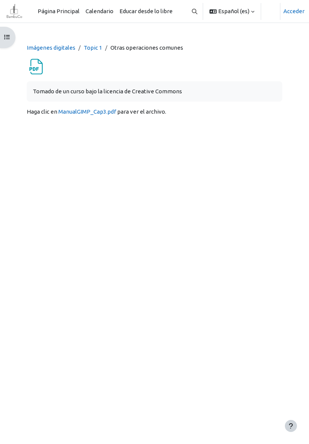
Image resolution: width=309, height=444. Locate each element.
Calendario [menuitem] (99, 11)
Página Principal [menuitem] (59, 11)
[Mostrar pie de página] (291, 426)
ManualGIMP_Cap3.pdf (87, 111)
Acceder (293, 11)
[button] (195, 11)
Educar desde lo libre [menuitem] (146, 11)
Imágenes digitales (51, 47)
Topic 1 (93, 47)
